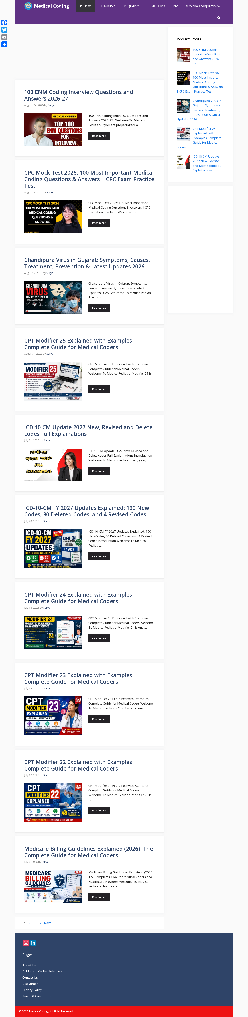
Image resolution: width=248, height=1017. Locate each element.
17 (40, 923)
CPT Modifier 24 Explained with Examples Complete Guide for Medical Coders (78, 598)
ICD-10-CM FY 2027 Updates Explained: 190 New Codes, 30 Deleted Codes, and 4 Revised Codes (86, 511)
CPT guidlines (131, 6)
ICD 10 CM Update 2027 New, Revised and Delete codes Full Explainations (88, 430)
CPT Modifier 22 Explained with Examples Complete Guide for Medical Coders (78, 765)
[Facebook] (4, 22)
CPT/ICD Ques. (156, 6)
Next (49, 923)
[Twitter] (4, 29)
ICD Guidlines (107, 6)
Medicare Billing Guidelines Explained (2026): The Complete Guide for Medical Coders (88, 852)
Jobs (175, 6)
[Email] (4, 37)
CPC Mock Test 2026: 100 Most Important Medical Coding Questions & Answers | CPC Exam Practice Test (89, 179)
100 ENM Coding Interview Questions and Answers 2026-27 (78, 95)
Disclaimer (30, 984)
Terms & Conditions (36, 996)
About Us (29, 965)
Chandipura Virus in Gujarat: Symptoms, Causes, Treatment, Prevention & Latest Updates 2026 (87, 263)
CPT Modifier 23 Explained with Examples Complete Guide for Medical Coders (78, 678)
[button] (219, 18)
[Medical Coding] (28, 6)
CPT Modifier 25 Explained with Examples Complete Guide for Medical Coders (78, 344)
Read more (99, 136)
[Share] (4, 44)
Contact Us (30, 977)
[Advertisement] (89, 52)
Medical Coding (51, 6)
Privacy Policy (32, 990)
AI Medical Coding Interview (203, 6)
